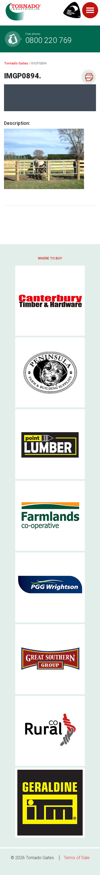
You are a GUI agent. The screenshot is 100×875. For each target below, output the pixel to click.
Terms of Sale (77, 857)
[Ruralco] (50, 731)
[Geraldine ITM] (50, 803)
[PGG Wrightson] (50, 587)
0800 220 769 (48, 38)
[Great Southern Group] (50, 659)
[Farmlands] (50, 516)
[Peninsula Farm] (50, 372)
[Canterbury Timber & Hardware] (50, 301)
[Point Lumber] (50, 444)
